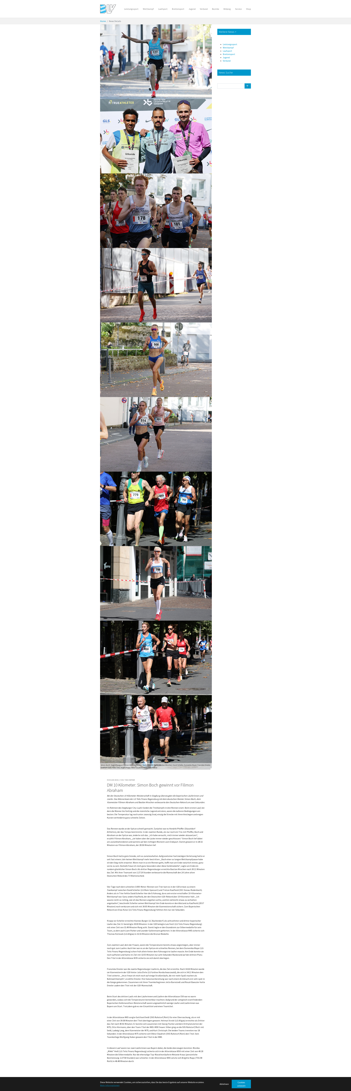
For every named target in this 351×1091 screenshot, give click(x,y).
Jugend (226, 57)
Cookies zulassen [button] (241, 1084)
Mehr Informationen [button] (109, 1085)
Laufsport (227, 50)
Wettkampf (228, 47)
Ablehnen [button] (224, 1084)
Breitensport (229, 54)
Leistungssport (230, 44)
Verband (226, 60)
